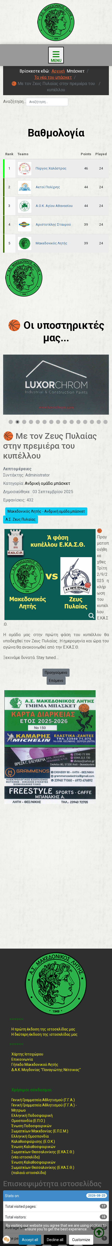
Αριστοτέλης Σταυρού (53, 224)
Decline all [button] (55, 1240)
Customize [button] (81, 1240)
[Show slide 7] (51, 422)
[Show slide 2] (17, 422)
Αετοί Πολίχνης (48, 187)
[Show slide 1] (11, 422)
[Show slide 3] (24, 422)
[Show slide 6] (44, 422)
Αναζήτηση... (14, 101)
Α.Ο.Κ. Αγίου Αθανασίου (54, 206)
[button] (6, 1239)
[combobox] (47, 102)
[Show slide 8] (58, 422)
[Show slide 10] (72, 422)
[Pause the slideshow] (93, 384)
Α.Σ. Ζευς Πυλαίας (20, 519)
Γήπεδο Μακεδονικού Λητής (34, 1064)
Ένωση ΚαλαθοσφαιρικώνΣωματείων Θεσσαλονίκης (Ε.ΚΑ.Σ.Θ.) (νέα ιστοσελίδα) (42, 1152)
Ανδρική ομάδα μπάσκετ (47, 483)
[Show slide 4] (31, 422)
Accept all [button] (30, 1240)
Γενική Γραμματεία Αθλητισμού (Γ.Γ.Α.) (43, 1100)
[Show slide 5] (38, 422)
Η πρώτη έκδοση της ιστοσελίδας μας (43, 1029)
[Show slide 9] (65, 422)
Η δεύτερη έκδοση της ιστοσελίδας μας (44, 1034)
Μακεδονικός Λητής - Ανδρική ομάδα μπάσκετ (46, 511)
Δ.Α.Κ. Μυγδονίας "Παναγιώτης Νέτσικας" (46, 1070)
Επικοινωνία (22, 1059)
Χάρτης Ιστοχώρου (27, 1054)
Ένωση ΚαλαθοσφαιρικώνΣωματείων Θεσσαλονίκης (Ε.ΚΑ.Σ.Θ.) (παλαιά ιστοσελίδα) (42, 1167)
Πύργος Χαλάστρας (51, 168)
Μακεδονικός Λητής (51, 243)
